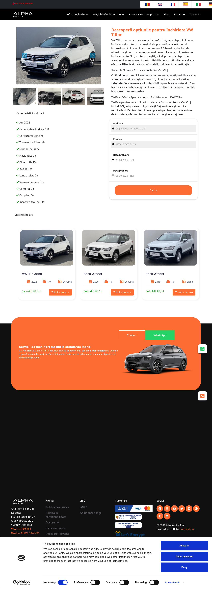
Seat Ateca (155, 273)
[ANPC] (128, 516)
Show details (172, 582)
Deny (184, 567)
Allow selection (184, 556)
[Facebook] (160, 508)
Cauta (153, 190)
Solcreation (187, 529)
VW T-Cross (32, 273)
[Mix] (167, 516)
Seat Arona (93, 273)
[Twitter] (181, 508)
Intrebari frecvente (57, 534)
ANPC (83, 507)
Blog (166, 14)
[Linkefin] (189, 508)
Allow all (184, 545)
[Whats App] (202, 349)
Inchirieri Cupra (55, 528)
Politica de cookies (57, 507)
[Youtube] (167, 508)
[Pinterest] (196, 508)
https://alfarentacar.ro (25, 532)
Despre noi (52, 522)
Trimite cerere (60, 292)
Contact (195, 14)
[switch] (95, 582)
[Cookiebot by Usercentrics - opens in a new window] (21, 582)
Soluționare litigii (91, 513)
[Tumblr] (160, 516)
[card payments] (133, 508)
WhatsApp (160, 335)
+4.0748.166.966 (24, 3)
